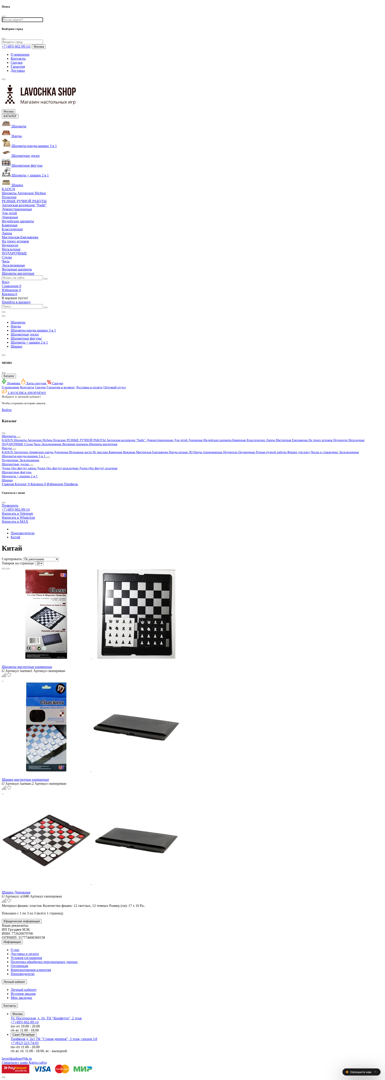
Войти (7, 410)
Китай (15, 537)
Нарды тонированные (208, 452)
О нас (15, 950)
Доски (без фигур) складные (98, 468)
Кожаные (129, 452)
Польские (60, 440)
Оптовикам (19, 966)
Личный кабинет (24, 990)
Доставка (18, 70)
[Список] (8, 568)
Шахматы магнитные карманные (27, 667)
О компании (20, 54)
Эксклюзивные (51, 444)
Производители (23, 533)
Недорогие (340, 440)
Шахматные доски (25, 334)
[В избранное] (9, 676)
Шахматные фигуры (26, 338)
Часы (37, 444)
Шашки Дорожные (16, 892)
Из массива (101, 452)
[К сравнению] (4, 676)
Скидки (17, 62)
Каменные (239, 440)
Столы (29, 444)
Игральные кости (81, 452)
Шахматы (18, 322)
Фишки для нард (299, 452)
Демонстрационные (160, 440)
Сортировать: (12, 559)
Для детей (181, 440)
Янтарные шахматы (75, 444)
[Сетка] (3, 568)
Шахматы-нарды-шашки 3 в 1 (33, 330)
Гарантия (18, 66)
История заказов (23, 994)
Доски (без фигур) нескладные (58, 468)
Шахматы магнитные (103, 444)
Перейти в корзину (16, 302)
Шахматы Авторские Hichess (33, 440)
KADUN (8, 440)
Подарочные (247, 452)
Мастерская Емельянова (292, 440)
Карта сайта (38, 1062)
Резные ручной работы (271, 452)
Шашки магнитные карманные (25, 779)
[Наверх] (3, 1077)
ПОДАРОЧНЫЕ (13, 444)
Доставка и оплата (89, 387)
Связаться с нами (15, 1062)
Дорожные (195, 440)
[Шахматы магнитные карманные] (192, 615)
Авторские (21, 452)
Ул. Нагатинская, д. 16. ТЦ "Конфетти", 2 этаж (46, 1018)
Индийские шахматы (217, 440)
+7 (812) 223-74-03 (25, 1043)
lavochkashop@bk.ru (17, 1058)
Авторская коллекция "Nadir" (126, 440)
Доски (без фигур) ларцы (19, 468)
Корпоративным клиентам (31, 970)
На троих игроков (321, 440)
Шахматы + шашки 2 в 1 (29, 342)
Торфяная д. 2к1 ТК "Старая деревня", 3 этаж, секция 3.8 (54, 1039)
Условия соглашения (26, 958)
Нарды (16, 326)
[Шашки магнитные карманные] (192, 727)
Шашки (16, 346)
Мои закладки (21, 998)
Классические (256, 440)
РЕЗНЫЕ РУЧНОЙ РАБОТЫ (86, 440)
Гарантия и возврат (61, 387)
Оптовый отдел (114, 387)
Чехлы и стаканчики (325, 452)
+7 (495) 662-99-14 (25, 1022)
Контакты (18, 58)
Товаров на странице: (18, 563)
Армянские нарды (41, 452)
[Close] (3, 38)
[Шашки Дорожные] (192, 840)
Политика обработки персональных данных (44, 962)
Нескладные (356, 440)
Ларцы (271, 440)
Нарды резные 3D (181, 452)
